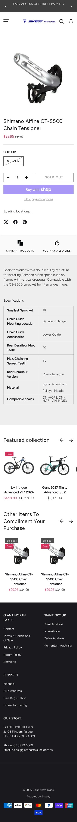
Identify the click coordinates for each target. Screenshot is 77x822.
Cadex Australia (54, 638)
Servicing (9, 662)
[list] (38, 76)
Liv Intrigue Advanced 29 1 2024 (19, 490)
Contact (8, 629)
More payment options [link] (38, 199)
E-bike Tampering (15, 705)
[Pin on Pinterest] (25, 222)
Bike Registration (14, 698)
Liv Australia (52, 631)
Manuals (9, 684)
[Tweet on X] (6, 222)
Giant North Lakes (43, 789)
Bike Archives (12, 691)
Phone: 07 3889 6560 (18, 745)
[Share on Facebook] (15, 222)
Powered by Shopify (38, 796)
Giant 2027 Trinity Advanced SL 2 (54, 490)
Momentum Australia (58, 645)
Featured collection (26, 440)
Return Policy (12, 655)
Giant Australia (53, 624)
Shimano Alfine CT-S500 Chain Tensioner (19, 579)
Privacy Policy (12, 647)
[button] (71, 21)
